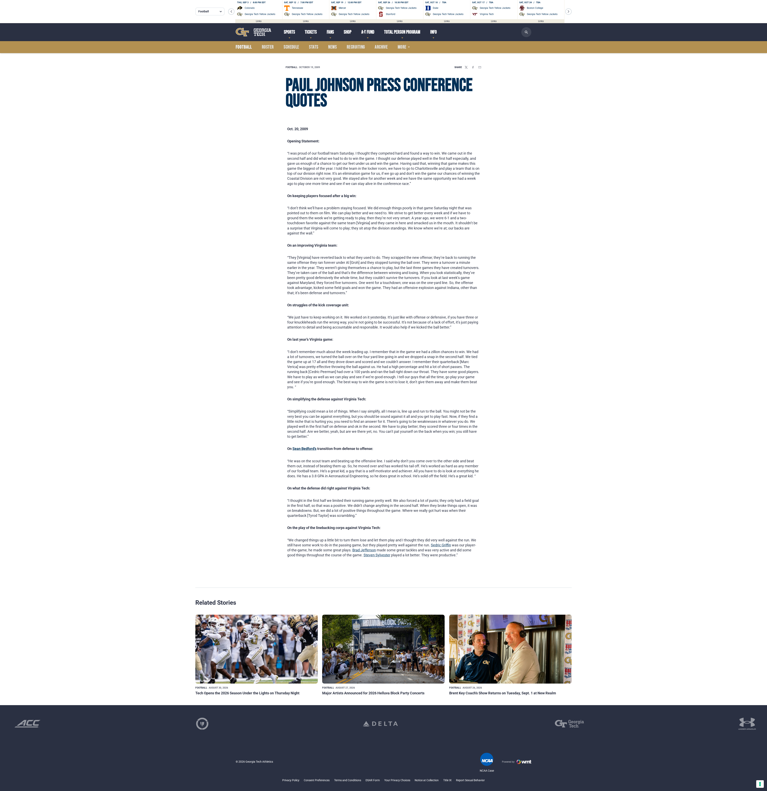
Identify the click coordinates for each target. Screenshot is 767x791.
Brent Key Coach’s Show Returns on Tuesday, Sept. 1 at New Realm (502, 693)
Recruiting (356, 47)
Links (258, 21)
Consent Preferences (317, 780)
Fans (330, 32)
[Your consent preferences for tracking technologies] (760, 784)
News (332, 47)
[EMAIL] (479, 67)
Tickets (311, 32)
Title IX (447, 780)
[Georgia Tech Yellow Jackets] (253, 32)
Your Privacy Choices (397, 780)
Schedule (291, 47)
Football (292, 67)
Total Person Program (402, 32)
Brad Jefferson (364, 550)
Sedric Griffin (441, 545)
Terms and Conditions (347, 780)
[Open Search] (526, 32)
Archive (381, 47)
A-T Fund (367, 32)
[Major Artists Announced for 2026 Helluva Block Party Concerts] (383, 649)
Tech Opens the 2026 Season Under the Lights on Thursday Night (247, 693)
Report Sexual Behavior (470, 780)
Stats (313, 47)
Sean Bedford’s (304, 449)
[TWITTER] (466, 67)
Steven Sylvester (377, 555)
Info (433, 32)
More (402, 47)
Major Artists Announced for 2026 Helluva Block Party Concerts (373, 693)
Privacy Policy (290, 780)
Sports (289, 32)
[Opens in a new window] (27, 724)
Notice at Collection (427, 780)
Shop (347, 32)
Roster (268, 47)
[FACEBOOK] (473, 67)
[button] (231, 11)
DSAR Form (373, 780)
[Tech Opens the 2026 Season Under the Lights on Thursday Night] (256, 649)
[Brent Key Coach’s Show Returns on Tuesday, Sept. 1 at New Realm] (510, 649)
